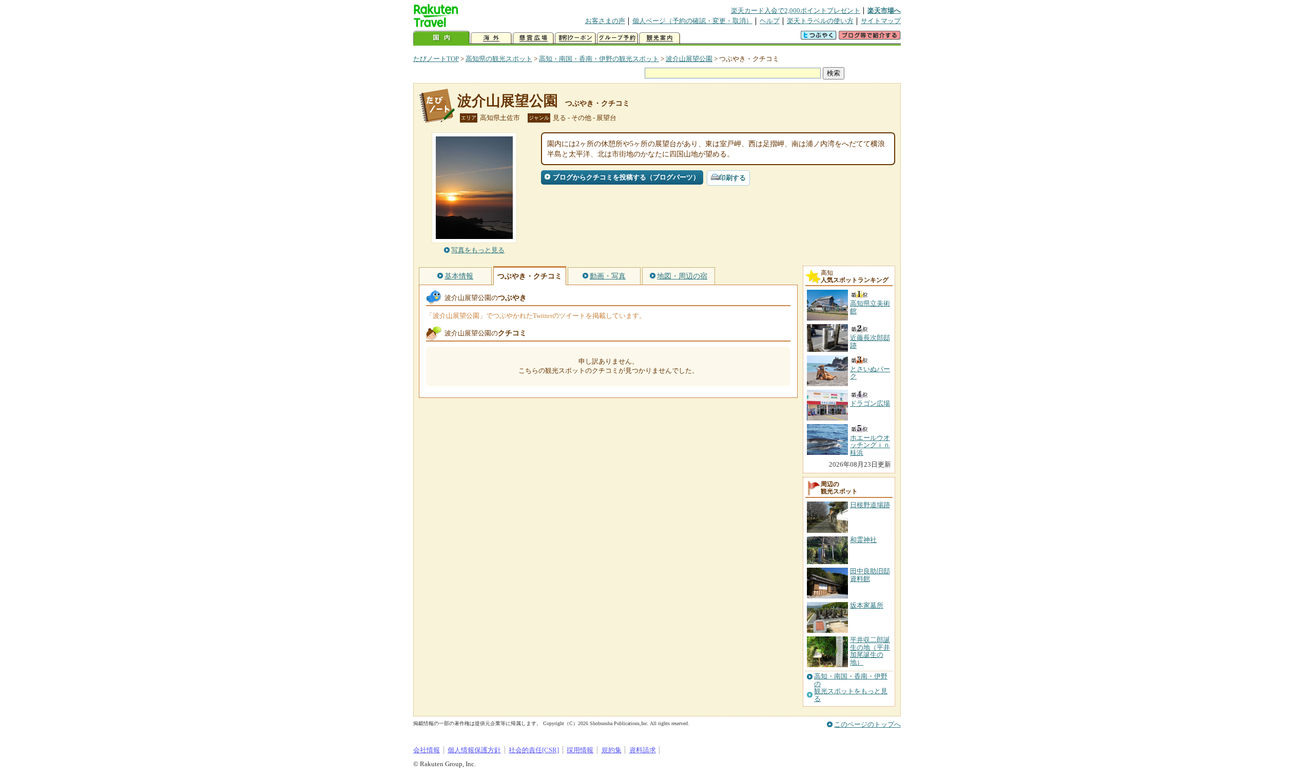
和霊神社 (863, 540)
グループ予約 (617, 38)
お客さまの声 (605, 21)
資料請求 (642, 750)
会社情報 (426, 750)
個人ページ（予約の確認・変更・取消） (692, 21)
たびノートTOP (436, 59)
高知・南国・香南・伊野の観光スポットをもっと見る (850, 687)
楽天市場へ (884, 10)
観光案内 (659, 38)
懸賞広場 (533, 38)
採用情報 (580, 750)
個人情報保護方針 (474, 750)
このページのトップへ (867, 724)
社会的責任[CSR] (534, 750)
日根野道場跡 (870, 505)
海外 (491, 38)
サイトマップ (881, 21)
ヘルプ (770, 21)
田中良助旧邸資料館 (870, 574)
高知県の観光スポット (499, 59)
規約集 (612, 750)
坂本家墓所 (866, 605)
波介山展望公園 (689, 59)
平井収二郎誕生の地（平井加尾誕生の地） (870, 651)
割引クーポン (575, 38)
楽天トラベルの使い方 (820, 21)
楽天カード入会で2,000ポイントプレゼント (795, 10)
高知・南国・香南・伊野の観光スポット (599, 59)
